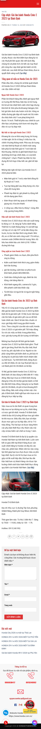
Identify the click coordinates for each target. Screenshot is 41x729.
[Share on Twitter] (18, 537)
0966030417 (10, 682)
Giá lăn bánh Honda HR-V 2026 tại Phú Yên (19, 653)
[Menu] (37, 4)
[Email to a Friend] (23, 537)
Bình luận (8, 565)
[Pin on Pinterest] (27, 537)
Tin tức (4, 12)
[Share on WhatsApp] (10, 537)
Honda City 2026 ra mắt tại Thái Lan (16, 633)
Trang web (8, 605)
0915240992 (31, 682)
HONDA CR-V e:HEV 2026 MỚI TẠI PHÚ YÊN (20, 637)
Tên (6, 584)
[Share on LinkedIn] (31, 537)
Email (7, 595)
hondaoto (30, 25)
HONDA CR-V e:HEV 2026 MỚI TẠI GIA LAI (19, 641)
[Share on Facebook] (14, 537)
